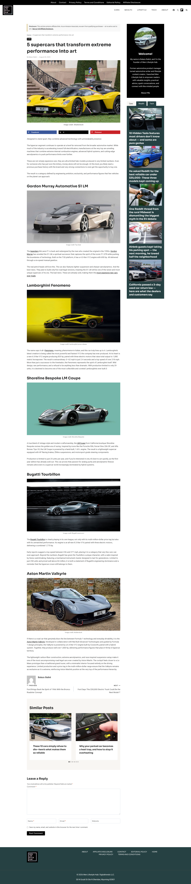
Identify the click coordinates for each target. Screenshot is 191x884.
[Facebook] (174, 10)
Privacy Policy (75, 2)
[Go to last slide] (33, 736)
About (53, 2)
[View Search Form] (186, 10)
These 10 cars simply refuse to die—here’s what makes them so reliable (50, 749)
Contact (62, 2)
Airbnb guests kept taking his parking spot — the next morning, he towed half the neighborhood (145, 251)
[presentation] (50, 727)
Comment (31, 787)
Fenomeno (49, 350)
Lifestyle (142, 10)
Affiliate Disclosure (131, 2)
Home (29, 35)
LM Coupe (81, 443)
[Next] (114, 736)
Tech (154, 10)
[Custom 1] (182, 10)
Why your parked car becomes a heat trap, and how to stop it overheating (96, 749)
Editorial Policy (113, 2)
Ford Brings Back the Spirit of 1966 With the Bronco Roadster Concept (48, 689)
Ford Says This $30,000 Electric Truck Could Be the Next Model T (99, 689)
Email (63, 821)
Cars (116, 10)
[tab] (69, 761)
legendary (34, 251)
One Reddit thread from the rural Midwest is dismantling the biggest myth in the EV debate (144, 213)
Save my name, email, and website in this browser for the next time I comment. (58, 827)
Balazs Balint (33, 57)
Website (95, 821)
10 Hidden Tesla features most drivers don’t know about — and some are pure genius (144, 138)
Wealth (128, 10)
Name (31, 821)
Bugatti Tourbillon (37, 539)
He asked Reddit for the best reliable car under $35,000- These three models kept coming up (144, 176)
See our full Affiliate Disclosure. (42, 29)
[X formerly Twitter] (178, 10)
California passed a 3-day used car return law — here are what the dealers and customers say (145, 289)
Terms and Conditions (94, 2)
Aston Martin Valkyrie (36, 641)
